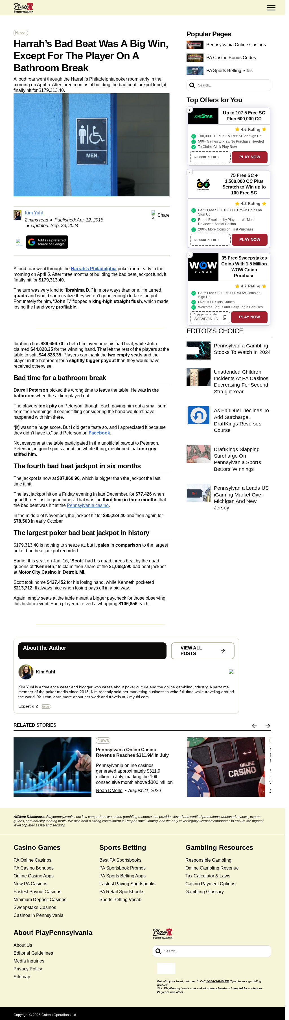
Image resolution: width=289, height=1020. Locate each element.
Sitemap (22, 976)
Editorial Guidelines (33, 953)
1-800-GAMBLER (217, 981)
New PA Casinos (30, 883)
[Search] (192, 85)
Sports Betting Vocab (120, 899)
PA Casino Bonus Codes (231, 57)
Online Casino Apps (34, 875)
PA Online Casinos (32, 860)
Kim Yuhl (34, 212)
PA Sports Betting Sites (229, 70)
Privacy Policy (28, 968)
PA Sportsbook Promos (122, 868)
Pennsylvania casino (88, 505)
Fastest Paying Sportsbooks (127, 883)
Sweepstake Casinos (35, 907)
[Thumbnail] (52, 767)
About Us (23, 945)
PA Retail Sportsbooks (121, 891)
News (21, 32)
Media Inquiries (29, 961)
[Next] (267, 725)
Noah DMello (109, 790)
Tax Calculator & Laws (207, 875)
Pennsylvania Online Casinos (236, 44)
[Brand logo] (23, 8)
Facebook (99, 433)
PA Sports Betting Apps (122, 875)
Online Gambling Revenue (212, 868)
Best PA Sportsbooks (120, 860)
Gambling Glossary (204, 891)
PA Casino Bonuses (34, 868)
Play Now (249, 157)
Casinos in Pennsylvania (39, 915)
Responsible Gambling (208, 860)
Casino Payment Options (210, 883)
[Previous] (254, 725)
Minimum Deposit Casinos (40, 899)
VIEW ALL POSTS (191, 651)
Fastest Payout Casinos (37, 891)
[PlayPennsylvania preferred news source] (47, 242)
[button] (271, 8)
